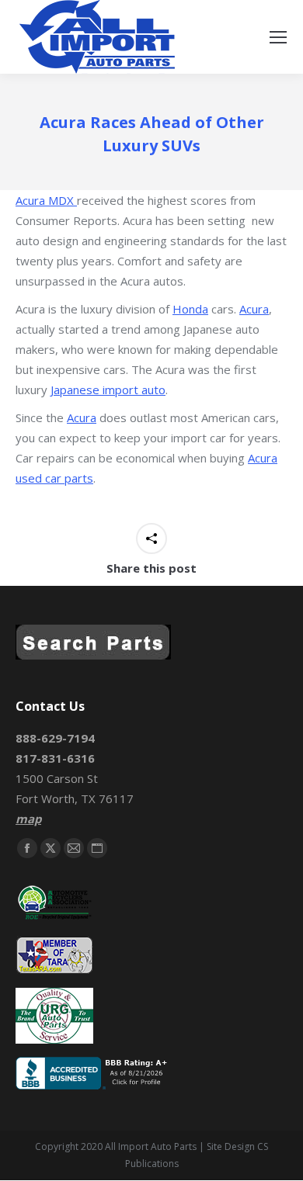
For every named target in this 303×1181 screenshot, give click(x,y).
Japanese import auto (107, 389)
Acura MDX (46, 200)
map (28, 818)
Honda (190, 309)
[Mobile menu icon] (278, 37)
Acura (254, 309)
